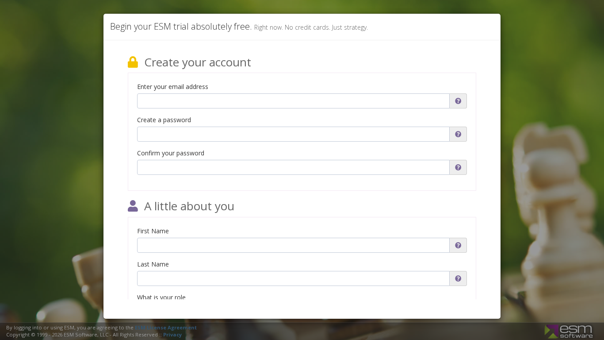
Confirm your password (170, 153)
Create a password (164, 120)
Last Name (153, 264)
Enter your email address (172, 86)
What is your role (161, 297)
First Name (153, 231)
